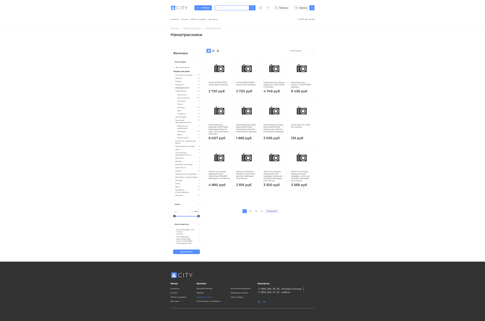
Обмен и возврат (198, 19)
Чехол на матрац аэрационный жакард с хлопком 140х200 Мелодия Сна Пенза (272, 176)
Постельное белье (183, 75)
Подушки (179, 85)
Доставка (213, 19)
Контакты (175, 19)
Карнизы (179, 158)
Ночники (181, 101)
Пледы (178, 81)
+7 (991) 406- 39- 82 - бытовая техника (280, 288)
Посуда (178, 180)
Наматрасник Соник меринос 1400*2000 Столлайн (274, 84)
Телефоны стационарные (182, 191)
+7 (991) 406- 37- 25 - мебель (274, 292)
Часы (177, 150)
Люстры (181, 107)
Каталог (205, 8)
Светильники (183, 98)
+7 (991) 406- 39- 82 (305, 19)
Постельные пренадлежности (183, 154)
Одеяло (178, 78)
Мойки (178, 171)
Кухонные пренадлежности (183, 121)
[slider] (174, 216)
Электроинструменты (241, 288)
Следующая (272, 211)
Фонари (179, 195)
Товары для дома (192, 28)
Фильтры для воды (184, 164)
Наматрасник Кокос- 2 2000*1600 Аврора (301, 84)
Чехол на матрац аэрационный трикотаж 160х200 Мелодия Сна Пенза (219, 175)
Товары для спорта (239, 293)
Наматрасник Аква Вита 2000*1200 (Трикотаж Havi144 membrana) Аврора (246, 128)
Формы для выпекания (182, 127)
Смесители (180, 168)
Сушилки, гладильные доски (185, 142)
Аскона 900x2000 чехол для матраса (218, 83)
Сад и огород (237, 297)
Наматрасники (182, 88)
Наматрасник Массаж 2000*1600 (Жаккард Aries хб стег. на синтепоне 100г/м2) (218, 129)
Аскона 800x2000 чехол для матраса (246, 83)
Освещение (180, 91)
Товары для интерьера (185, 174)
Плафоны (181, 114)
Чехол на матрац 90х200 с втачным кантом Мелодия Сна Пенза (245, 175)
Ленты (180, 104)
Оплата (184, 19)
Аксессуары (180, 117)
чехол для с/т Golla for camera (300, 126)
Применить (186, 252)
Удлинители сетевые (185, 146)
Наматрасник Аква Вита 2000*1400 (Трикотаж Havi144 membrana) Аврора (273, 128)
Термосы (181, 131)
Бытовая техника (204, 288)
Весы (179, 135)
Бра (179, 111)
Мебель (200, 293)
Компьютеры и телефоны (208, 301)
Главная (175, 28)
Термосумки (183, 138)
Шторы (178, 161)
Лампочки (182, 95)
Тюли (177, 184)
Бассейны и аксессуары (186, 177)
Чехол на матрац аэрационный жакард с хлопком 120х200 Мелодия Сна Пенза (300, 176)
